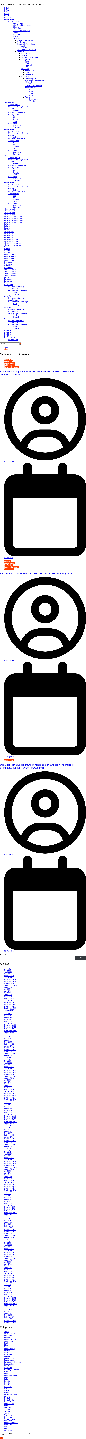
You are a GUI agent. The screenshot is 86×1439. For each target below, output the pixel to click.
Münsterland (8, 1385)
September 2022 (10, 1031)
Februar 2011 (9, 1294)
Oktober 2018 (9, 1120)
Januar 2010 (9, 1319)
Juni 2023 (8, 1014)
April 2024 (8, 995)
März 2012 (8, 1270)
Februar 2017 (9, 1158)
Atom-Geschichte (10, 1339)
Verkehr (7, 1426)
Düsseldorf (8, 1354)
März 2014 (8, 1224)
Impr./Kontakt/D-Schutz (12, 338)
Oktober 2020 (9, 1074)
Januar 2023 (9, 1023)
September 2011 (10, 1281)
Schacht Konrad (27, 53)
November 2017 (10, 1141)
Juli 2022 (7, 1034)
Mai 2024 (7, 993)
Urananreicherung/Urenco (26, 50)
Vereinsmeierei (9, 1425)
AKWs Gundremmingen (21, 31)
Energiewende (9, 363)
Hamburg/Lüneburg (11, 1370)
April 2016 (8, 1177)
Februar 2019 (9, 1112)
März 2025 (8, 974)
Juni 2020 (8, 1082)
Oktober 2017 (9, 1143)
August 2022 (9, 1033)
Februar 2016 (9, 1180)
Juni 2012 (8, 1264)
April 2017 (8, 1154)
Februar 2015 (9, 1203)
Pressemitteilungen (11, 367)
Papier (6, 1392)
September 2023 (10, 1008)
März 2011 (8, 1292)
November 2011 (10, 1277)
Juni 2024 (8, 991)
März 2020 (8, 1088)
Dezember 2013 (10, 1230)
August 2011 (9, 1283)
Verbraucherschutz (11, 1423)
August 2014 (9, 1215)
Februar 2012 (9, 1271)
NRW (6, 1389)
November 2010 (10, 1300)
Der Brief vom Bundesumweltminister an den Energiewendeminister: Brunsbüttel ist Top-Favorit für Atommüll (37, 766)
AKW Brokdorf (18, 23)
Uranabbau (17, 36)
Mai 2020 (7, 1084)
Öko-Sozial (8, 1390)
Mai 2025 (7, 970)
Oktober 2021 (9, 1052)
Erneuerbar (25, 69)
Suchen (3, 955)
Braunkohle (29, 71)
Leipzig (7, 1381)
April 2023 (8, 1017)
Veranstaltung (9, 1421)
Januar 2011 (8, 1296)
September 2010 (10, 1304)
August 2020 (9, 1078)
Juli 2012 (7, 1262)
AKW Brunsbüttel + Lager (22, 25)
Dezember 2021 (10, 1048)
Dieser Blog (8, 17)
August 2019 (9, 1101)
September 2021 (10, 1053)
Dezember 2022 (10, 1025)
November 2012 (10, 1254)
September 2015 (10, 1190)
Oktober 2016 (9, 1165)
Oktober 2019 (9, 1097)
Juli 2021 (7, 1057)
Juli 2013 (7, 1239)
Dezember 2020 (10, 1070)
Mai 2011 (7, 1288)
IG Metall (24, 48)
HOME (6, 8)
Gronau (15, 33)
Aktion (6, 1332)
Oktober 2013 (9, 1233)
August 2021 (9, 1055)
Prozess (7, 1396)
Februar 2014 (9, 1226)
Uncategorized (9, 1419)
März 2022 (8, 1042)
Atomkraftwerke (14, 21)
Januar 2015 (9, 1205)
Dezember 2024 (10, 979)
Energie (7, 1356)
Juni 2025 (8, 968)
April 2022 (8, 1040)
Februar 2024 (9, 998)
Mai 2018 (7, 1129)
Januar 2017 (9, 1160)
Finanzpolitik (9, 1364)
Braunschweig (9, 1349)
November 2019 (10, 1095)
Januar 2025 (9, 978)
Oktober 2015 (9, 1188)
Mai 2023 (7, 1016)
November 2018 (10, 1118)
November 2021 (10, 1050)
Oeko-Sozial (17, 38)
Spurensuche (9, 1404)
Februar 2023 (9, 1021)
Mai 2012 (7, 1266)
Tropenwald (8, 1415)
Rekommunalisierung (25, 40)
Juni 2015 (8, 1196)
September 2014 (10, 1213)
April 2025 (8, 972)
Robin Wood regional (12, 1402)
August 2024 (9, 987)
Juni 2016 (8, 1173)
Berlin (6, 1343)
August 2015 (9, 1192)
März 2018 (8, 1133)
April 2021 (8, 1063)
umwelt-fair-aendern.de (8, 1)
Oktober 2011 (9, 1279)
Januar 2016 (9, 1182)
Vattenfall (28, 65)
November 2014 (10, 1209)
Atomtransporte (18, 34)
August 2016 (9, 1169)
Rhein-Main (8, 1398)
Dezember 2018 (10, 1116)
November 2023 (10, 1004)
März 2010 (8, 1315)
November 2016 (10, 1163)
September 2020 (10, 1076)
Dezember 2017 (10, 1139)
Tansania (7, 1409)
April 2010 (8, 1313)
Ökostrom (28, 72)
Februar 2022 (9, 1044)
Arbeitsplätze (22, 42)
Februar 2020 (9, 1089)
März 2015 (8, 1201)
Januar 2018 (9, 1137)
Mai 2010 (7, 1311)
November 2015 (10, 1186)
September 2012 (10, 1258)
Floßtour (7, 1366)
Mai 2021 (7, 1061)
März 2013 (8, 1247)
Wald (6, 1428)
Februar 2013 (9, 1249)
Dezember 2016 (10, 1161)
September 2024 (10, 985)
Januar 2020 (9, 1091)
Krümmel (16, 27)
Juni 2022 (8, 1036)
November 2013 (10, 1232)
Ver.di (23, 46)
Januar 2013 (9, 1251)
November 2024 (10, 981)
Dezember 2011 (10, 1275)
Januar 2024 (9, 1000)
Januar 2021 (9, 1069)
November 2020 (10, 1072)
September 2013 (10, 1235)
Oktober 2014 (9, 1211)
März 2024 (8, 997)
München (7, 1383)
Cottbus (7, 1352)
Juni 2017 (8, 1150)
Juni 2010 (8, 1309)
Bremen (7, 1351)
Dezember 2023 (10, 1002)
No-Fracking (8, 565)
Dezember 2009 (10, 1321)
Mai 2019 (7, 1106)
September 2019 (10, 1099)
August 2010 (9, 1306)
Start (6, 1406)
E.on (27, 61)
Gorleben (24, 55)
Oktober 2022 (9, 1029)
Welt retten (8, 1430)
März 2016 (8, 1179)
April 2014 (8, 1222)
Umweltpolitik (9, 569)
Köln (6, 1379)
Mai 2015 (7, 1197)
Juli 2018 (7, 1125)
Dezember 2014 (10, 1207)
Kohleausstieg (9, 365)
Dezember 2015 (10, 1184)
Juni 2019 (8, 1105)
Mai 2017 (7, 1152)
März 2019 (8, 1110)
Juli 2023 (7, 1012)
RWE (27, 63)
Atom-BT (7, 359)
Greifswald (8, 1368)
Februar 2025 (9, 976)
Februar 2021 (9, 1067)
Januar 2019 (9, 1114)
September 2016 (10, 1167)
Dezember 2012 (10, 1252)
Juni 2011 (7, 1287)
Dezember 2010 (10, 1298)
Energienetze (9, 1358)
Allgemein (8, 1335)
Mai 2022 (7, 1038)
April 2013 (8, 1245)
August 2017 (9, 1146)
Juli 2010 (7, 1307)
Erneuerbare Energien (12, 1362)
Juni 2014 (8, 1218)
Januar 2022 (9, 1046)
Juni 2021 (8, 1059)
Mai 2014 (7, 1220)
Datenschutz (13, 340)
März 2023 (8, 1019)
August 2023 (9, 1010)
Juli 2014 (7, 1216)
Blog (6, 1345)
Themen (7, 1413)
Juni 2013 (8, 1241)
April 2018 (8, 1131)
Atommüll (20, 52)
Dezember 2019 (10, 1093)
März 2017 (8, 1156)
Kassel (6, 1371)
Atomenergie (9, 19)
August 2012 (9, 1260)
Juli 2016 (7, 1171)
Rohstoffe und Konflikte (29, 57)
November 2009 (10, 1323)
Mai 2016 (7, 1175)
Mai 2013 (7, 1243)
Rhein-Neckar (9, 1400)
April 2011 (8, 1290)
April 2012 (8, 1268)
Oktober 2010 (9, 1302)
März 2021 (8, 1065)
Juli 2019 (7, 1103)
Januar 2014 (9, 1228)
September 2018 (10, 1122)
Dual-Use (7, 330)
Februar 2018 (9, 1135)
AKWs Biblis (17, 29)
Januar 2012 (9, 1273)
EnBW (27, 67)
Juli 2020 (7, 1080)
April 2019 (8, 1108)
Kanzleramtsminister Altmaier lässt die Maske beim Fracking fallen (36, 573)
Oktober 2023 (9, 1006)
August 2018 (9, 1124)
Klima (6, 1373)
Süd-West (8, 1407)
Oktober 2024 (9, 983)
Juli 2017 (7, 1148)
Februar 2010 (9, 1317)
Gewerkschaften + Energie (26, 44)
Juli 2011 (7, 1285)
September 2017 (10, 1144)
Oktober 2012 (9, 1256)
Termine (7, 1411)
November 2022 (10, 1027)
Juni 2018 (8, 1127)
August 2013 (9, 1237)
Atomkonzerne (26, 59)
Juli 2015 (7, 1194)
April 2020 (8, 1086)
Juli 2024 (7, 989)
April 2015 (8, 1199)
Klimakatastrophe (10, 1375)
